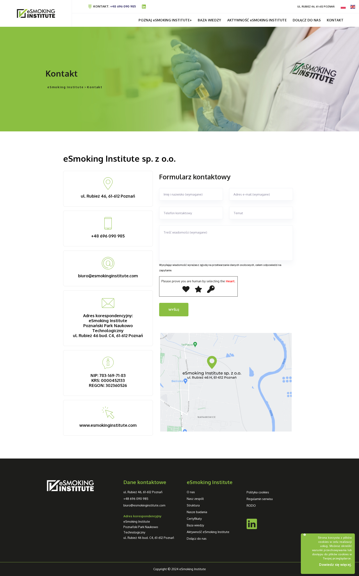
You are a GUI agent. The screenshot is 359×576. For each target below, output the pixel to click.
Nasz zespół (195, 499)
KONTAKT (335, 20)
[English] (353, 7)
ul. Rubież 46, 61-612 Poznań (108, 196)
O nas (191, 492)
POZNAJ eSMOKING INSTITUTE (164, 20)
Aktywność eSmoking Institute (208, 532)
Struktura (193, 505)
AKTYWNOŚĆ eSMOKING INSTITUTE (257, 20)
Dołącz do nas (197, 539)
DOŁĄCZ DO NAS (307, 20)
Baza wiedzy (195, 525)
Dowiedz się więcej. (335, 565)
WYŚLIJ (173, 310)
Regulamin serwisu (260, 499)
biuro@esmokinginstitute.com (108, 275)
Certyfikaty (194, 519)
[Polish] (343, 7)
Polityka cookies (258, 492)
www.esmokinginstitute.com (108, 425)
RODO (251, 506)
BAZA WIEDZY (209, 20)
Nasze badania (197, 512)
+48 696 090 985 (123, 6)
